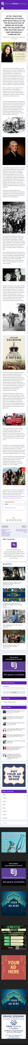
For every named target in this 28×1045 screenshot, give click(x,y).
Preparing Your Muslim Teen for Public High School (16, 741)
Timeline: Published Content (9, 702)
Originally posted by (9, 502)
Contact (5, 811)
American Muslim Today (10, 507)
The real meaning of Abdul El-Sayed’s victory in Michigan (16, 723)
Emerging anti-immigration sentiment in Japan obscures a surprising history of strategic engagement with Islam (14, 756)
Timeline (5, 798)
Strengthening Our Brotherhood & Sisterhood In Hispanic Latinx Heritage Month (12, 605)
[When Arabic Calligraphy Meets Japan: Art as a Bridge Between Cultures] (4, 735)
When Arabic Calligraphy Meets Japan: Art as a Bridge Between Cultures (16, 735)
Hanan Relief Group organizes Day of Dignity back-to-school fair (16, 711)
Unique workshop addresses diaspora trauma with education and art (16, 729)
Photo (4, 804)
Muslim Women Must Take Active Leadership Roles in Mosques (11, 645)
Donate (4, 814)
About (4, 794)
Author (6, 504)
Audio (4, 808)
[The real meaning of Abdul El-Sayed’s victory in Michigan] (4, 723)
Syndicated (14, 38)
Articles (4, 801)
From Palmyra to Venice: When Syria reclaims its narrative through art (15, 717)
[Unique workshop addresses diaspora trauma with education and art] (4, 729)
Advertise (5, 818)
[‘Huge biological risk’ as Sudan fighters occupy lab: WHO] (14, 616)
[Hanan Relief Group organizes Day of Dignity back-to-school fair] (4, 711)
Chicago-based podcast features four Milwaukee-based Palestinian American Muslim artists (16, 748)
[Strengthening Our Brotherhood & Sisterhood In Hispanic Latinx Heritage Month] (14, 595)
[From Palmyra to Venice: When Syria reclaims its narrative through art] (4, 717)
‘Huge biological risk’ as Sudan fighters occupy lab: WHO (13, 625)
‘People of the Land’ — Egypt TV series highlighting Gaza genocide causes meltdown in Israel (12, 583)
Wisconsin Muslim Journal (13, 37)
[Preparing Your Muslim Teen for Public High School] (4, 741)
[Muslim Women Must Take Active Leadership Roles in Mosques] (14, 636)
